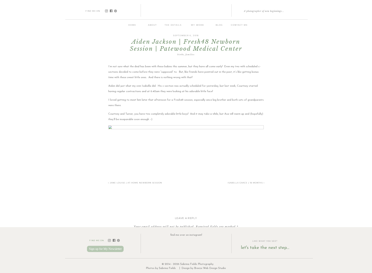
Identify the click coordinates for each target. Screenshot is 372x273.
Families (189, 54)
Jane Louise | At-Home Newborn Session (136, 182)
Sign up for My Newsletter (105, 248)
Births (180, 54)
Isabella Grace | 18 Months (245, 182)
